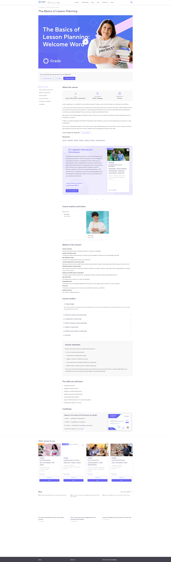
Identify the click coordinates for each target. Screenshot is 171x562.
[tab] (97, 314)
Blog (93, 2)
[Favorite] (128, 150)
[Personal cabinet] (131, 2)
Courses (77, 2)
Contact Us (105, 2)
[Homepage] (38, 7)
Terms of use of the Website (109, 559)
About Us (72, 559)
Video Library (85, 2)
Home (39, 559)
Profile (81, 428)
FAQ (98, 2)
